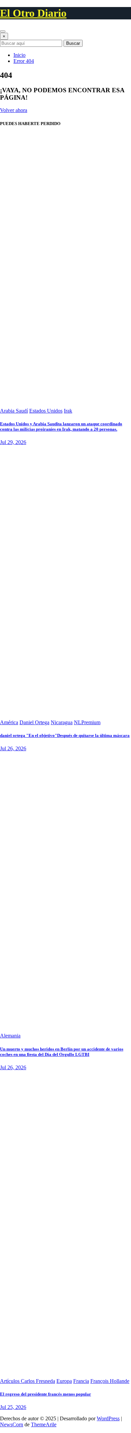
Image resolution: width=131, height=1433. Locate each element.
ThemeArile (43, 1424)
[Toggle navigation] (2, 31)
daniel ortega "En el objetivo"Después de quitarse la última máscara (65, 735)
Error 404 (23, 61)
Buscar (73, 43)
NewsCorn (11, 1424)
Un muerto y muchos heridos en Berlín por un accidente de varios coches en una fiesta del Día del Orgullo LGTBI (61, 1051)
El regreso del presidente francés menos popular (45, 1394)
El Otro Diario (33, 13)
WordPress (108, 1418)
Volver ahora (13, 110)
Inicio (19, 55)
